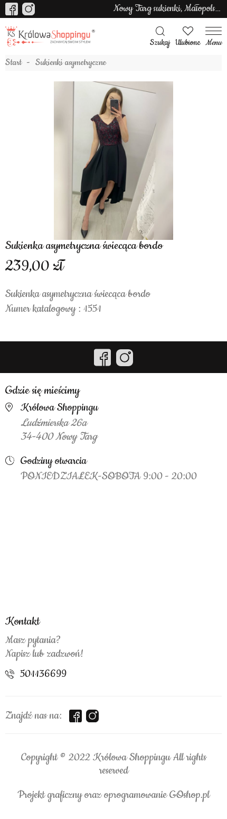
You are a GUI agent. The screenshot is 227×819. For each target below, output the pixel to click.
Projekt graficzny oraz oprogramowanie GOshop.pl (113, 795)
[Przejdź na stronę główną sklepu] (50, 36)
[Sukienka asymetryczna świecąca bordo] (113, 160)
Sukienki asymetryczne (70, 63)
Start (13, 63)
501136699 (43, 674)
